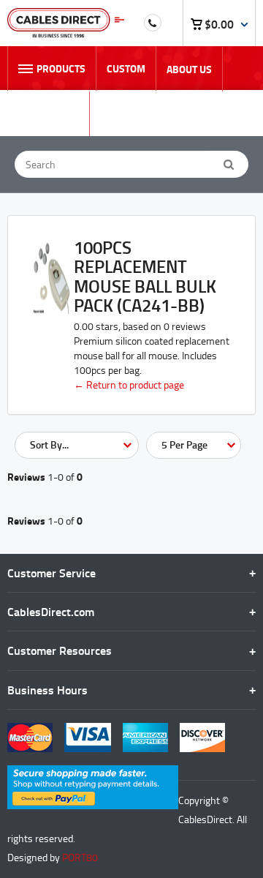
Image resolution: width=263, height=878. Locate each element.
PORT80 (80, 857)
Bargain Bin (48, 113)
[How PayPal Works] (92, 772)
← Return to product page (129, 384)
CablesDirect (65, 23)
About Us (189, 69)
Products (61, 68)
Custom (126, 68)
